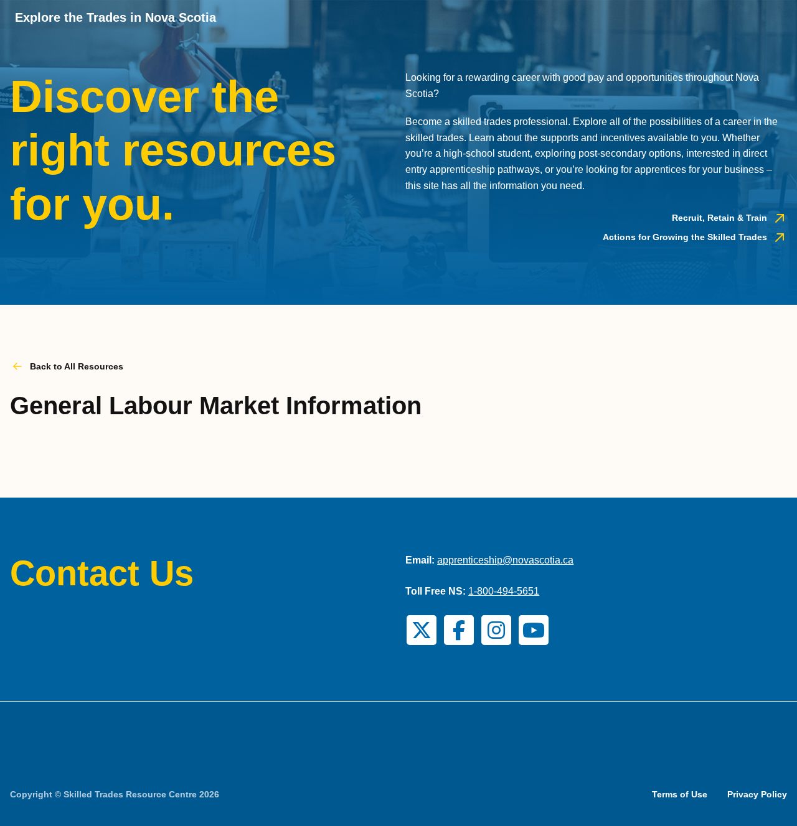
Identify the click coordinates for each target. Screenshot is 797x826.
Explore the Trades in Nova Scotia (115, 17)
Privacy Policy (757, 794)
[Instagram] (496, 630)
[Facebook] (459, 630)
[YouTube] (534, 630)
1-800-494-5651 (503, 591)
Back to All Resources (76, 366)
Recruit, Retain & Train (719, 218)
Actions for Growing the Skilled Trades (685, 237)
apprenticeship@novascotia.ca (505, 560)
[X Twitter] (421, 630)
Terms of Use (679, 794)
